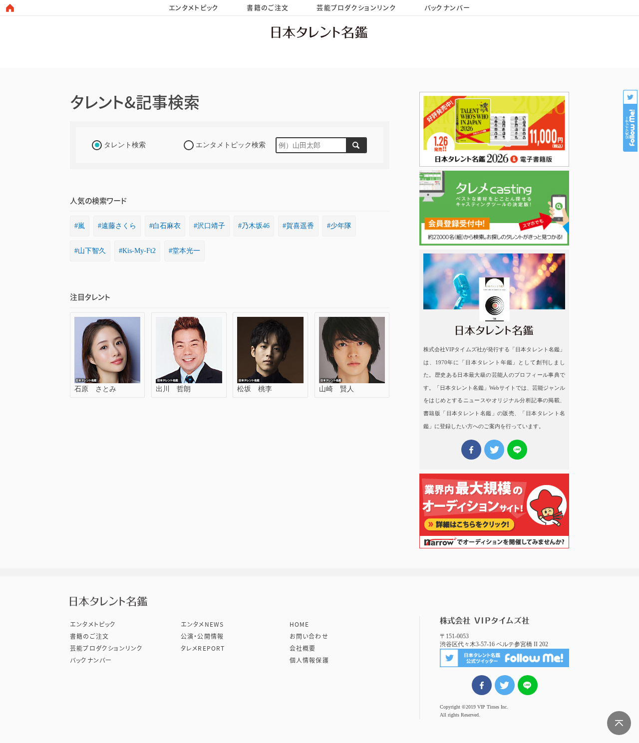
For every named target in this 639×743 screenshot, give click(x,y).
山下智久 (92, 250)
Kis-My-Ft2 (139, 250)
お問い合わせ (309, 636)
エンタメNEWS (202, 624)
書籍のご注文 (268, 7)
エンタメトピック (194, 7)
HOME (300, 624)
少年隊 (340, 226)
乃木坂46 (256, 226)
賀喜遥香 (300, 226)
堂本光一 (186, 250)
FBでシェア (482, 685)
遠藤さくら (118, 226)
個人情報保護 (309, 660)
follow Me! (631, 121)
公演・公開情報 (202, 636)
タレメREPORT (203, 648)
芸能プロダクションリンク (356, 7)
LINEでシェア (528, 685)
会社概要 (303, 648)
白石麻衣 (167, 226)
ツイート (505, 685)
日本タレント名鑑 (319, 32)
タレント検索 (125, 145)
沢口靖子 (211, 226)
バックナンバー (447, 7)
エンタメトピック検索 (231, 145)
